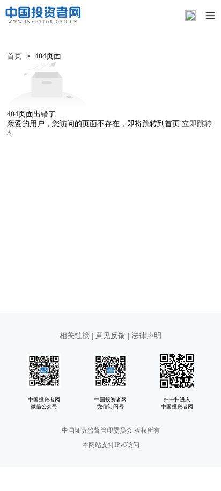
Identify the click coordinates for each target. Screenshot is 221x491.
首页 (14, 56)
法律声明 (146, 336)
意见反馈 (110, 336)
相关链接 (76, 336)
